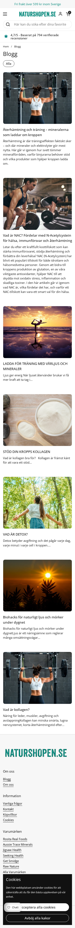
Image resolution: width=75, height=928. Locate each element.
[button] (68, 14)
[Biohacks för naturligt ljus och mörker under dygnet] (37, 585)
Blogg (17, 46)
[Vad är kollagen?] (37, 678)
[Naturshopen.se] (37, 14)
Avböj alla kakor (37, 918)
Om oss (8, 784)
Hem (6, 46)
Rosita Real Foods (15, 839)
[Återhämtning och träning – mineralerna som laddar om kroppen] (37, 98)
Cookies (8, 820)
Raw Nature (11, 866)
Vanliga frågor (12, 803)
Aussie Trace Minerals (18, 844)
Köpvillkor (10, 814)
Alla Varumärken (14, 872)
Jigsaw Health (12, 850)
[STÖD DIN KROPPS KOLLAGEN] (37, 420)
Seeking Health (13, 855)
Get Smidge (11, 861)
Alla (8, 64)
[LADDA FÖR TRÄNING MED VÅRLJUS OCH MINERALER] (37, 332)
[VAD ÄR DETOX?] (37, 503)
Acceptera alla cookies (37, 907)
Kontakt (8, 809)
